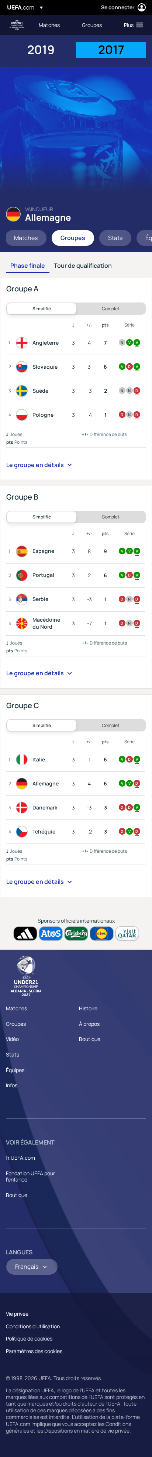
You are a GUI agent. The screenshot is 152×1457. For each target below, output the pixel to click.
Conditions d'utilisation (33, 1326)
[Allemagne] (23, 784)
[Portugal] (23, 575)
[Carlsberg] (76, 933)
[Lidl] (102, 933)
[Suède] (23, 391)
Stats (12, 1054)
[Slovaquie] (23, 367)
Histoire (88, 1008)
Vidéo (12, 1038)
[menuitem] (54, 24)
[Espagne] (23, 551)
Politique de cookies (29, 1338)
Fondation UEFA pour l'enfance (30, 1176)
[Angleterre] (23, 343)
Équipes (15, 1070)
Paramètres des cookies (34, 1351)
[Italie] (23, 759)
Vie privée (17, 1313)
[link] (49, 24)
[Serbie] (23, 599)
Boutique (89, 1038)
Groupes (16, 1023)
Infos (11, 1085)
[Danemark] (23, 808)
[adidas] (25, 933)
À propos (89, 1023)
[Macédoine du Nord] (23, 623)
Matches (16, 1008)
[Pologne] (23, 415)
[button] (132, 24)
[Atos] (51, 933)
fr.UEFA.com (20, 1157)
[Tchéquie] (23, 832)
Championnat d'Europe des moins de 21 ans (17, 25)
